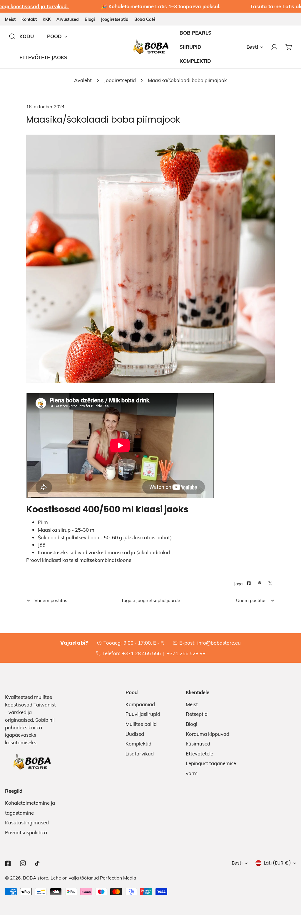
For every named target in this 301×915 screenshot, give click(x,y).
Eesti (252, 46)
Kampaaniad (140, 704)
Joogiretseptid (114, 19)
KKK (47, 19)
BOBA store (35, 878)
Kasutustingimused (27, 822)
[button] (289, 47)
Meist (10, 19)
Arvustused (67, 19)
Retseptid (197, 714)
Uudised (135, 734)
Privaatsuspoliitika (26, 832)
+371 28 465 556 (141, 653)
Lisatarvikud (140, 753)
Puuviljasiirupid (143, 714)
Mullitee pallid (141, 724)
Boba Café (144, 19)
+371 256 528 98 (186, 653)
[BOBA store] (150, 46)
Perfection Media (118, 878)
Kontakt (29, 19)
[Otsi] (12, 36)
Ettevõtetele (199, 753)
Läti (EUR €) (277, 863)
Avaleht (83, 80)
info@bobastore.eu (219, 642)
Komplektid (138, 743)
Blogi (90, 19)
